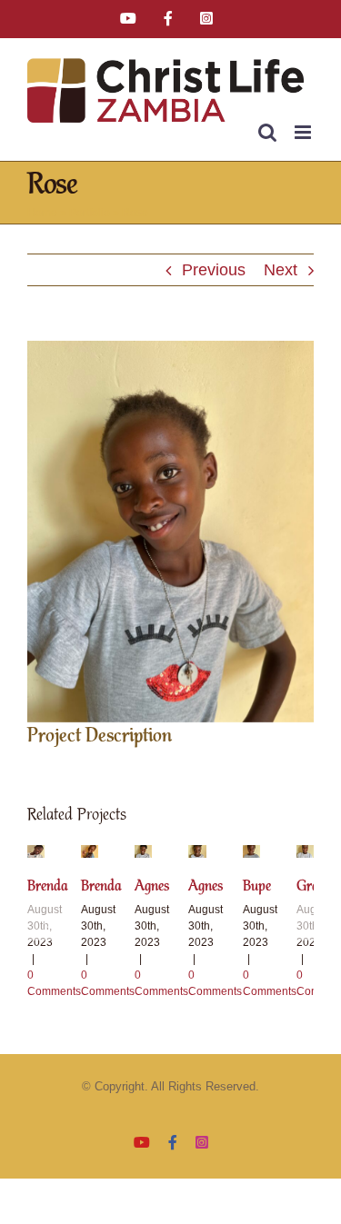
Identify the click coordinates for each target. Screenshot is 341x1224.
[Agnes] (143, 854)
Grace (313, 887)
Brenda (47, 887)
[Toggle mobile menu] (304, 132)
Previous (214, 270)
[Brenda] (36, 854)
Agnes (152, 887)
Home (42, 212)
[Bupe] (251, 854)
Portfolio (89, 212)
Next (280, 270)
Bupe (257, 887)
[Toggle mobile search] (267, 132)
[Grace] (305, 854)
